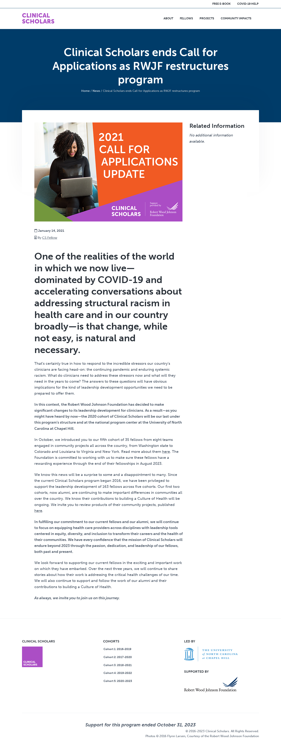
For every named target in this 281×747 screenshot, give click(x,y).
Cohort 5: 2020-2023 (117, 681)
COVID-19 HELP (248, 4)
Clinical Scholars (38, 18)
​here (38, 510)
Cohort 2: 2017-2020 (117, 657)
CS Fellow (49, 238)
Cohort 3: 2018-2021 (117, 665)
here (166, 451)
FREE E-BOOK (221, 4)
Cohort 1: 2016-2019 (117, 649)
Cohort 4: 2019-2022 (117, 673)
